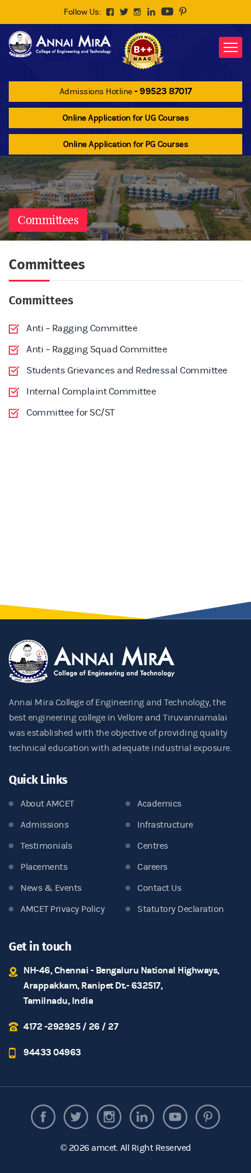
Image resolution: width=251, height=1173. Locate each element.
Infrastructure (165, 824)
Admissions (44, 824)
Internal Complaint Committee (91, 391)
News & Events (51, 888)
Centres (152, 846)
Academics (159, 803)
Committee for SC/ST (70, 413)
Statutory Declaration (180, 909)
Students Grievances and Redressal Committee (127, 370)
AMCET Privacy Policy (62, 909)
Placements (43, 867)
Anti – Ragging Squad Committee (96, 349)
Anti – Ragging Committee (81, 328)
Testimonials (46, 846)
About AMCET (47, 803)
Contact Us (159, 888)
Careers (152, 867)
